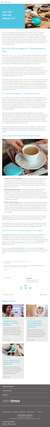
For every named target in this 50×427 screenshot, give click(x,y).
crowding (9, 241)
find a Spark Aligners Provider (34, 251)
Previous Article (8, 294)
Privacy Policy (15, 412)
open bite (15, 241)
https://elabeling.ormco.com (23, 261)
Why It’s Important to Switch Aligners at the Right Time (11, 362)
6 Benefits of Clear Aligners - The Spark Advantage (10, 323)
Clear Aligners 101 (32, 281)
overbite (32, 241)
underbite (27, 241)
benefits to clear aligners (15, 55)
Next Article (43, 294)
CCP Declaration (30, 412)
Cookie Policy (23, 412)
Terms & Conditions (6, 412)
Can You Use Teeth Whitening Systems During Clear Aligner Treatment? (35, 324)
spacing (4, 241)
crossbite (21, 241)
